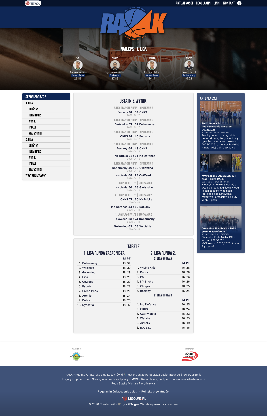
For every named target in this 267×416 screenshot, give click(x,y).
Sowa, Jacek (189, 72)
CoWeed (87, 281)
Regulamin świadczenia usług (117, 391)
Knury (144, 272)
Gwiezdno (115, 75)
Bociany (145, 290)
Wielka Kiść (147, 267)
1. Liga (29, 103)
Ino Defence (148, 304)
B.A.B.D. (145, 327)
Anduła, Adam (78, 72)
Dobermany (189, 75)
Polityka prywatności (155, 391)
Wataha (145, 318)
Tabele (32, 127)
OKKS (144, 309)
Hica (85, 277)
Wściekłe (88, 267)
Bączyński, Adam (115, 72)
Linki (217, 3)
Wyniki (32, 121)
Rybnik (86, 286)
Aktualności (184, 3)
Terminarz (35, 115)
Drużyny (33, 109)
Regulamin (203, 3)
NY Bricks (146, 281)
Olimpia (145, 286)
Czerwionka (148, 313)
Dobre (86, 300)
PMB (143, 277)
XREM (132, 404)
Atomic (86, 295)
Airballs (145, 323)
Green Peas (78, 75)
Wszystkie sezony (36, 175)
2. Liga (29, 139)
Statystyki (35, 133)
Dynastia (88, 305)
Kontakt (229, 3)
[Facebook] (239, 3)
